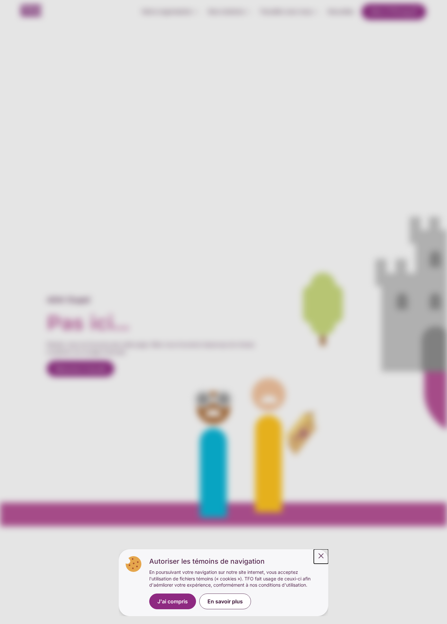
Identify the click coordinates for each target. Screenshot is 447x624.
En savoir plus (225, 601)
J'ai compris (172, 601)
